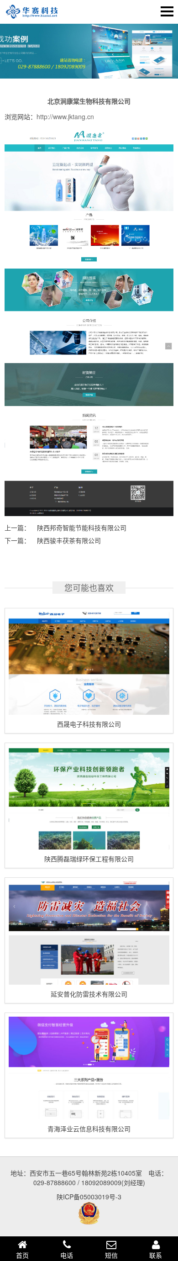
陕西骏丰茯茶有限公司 (69, 540)
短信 (111, 1255)
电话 (66, 1255)
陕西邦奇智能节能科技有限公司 (81, 527)
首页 (22, 1255)
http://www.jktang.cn (65, 116)
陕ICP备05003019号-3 (89, 1196)
